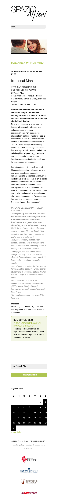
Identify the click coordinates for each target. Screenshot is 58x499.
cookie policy (18, 445)
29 (40, 423)
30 (46, 423)
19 (24, 418)
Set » (19, 432)
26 (24, 423)
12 (24, 412)
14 (35, 412)
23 (46, 418)
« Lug (13, 432)
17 (13, 418)
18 (18, 418)
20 (29, 418)
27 (29, 423)
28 (35, 423)
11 (18, 412)
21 (35, 418)
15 (40, 412)
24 (14, 423)
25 (19, 423)
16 (46, 412)
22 (40, 418)
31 (13, 428)
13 (29, 412)
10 (14, 412)
